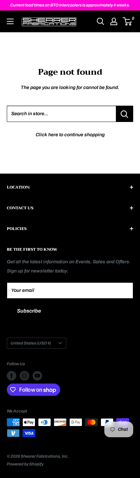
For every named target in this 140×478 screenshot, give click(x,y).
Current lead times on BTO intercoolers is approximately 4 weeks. (70, 5)
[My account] (113, 21)
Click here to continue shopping (70, 134)
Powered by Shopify (25, 464)
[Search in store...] (124, 114)
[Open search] (100, 21)
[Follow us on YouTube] (37, 375)
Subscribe (29, 311)
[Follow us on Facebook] (11, 375)
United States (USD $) (31, 343)
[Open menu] (10, 21)
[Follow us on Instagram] (24, 375)
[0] (127, 21)
